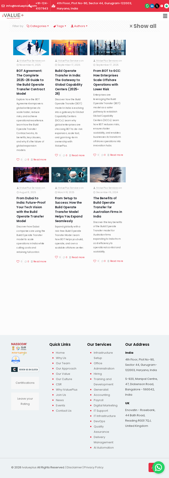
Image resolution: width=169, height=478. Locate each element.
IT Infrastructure (105, 416)
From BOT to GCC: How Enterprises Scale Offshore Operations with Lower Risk (107, 80)
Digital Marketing (106, 405)
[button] (165, 16)
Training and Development (103, 381)
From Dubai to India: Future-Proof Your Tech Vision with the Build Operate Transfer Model (31, 209)
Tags (60, 26)
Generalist (101, 389)
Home (60, 353)
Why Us (61, 358)
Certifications (25, 383)
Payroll (98, 400)
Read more (39, 159)
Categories (38, 26)
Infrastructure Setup (103, 355)
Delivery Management (103, 439)
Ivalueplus (29, 467)
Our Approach (66, 368)
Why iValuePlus (66, 389)
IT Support (101, 411)
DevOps (99, 421)
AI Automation (104, 447)
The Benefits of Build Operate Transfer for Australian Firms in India (107, 207)
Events (60, 405)
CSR (59, 384)
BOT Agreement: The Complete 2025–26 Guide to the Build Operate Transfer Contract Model (31, 82)
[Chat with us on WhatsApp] (158, 467)
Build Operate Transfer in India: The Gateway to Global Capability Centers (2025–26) (68, 82)
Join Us (61, 395)
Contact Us (64, 411)
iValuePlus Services (30, 60)
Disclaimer (74, 467)
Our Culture (64, 379)
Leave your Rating (25, 401)
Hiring (98, 374)
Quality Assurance (101, 429)
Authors (79, 26)
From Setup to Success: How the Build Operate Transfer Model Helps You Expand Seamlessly (69, 209)
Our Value (63, 374)
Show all (145, 26)
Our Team (63, 363)
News (60, 400)
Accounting (102, 395)
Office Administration (104, 366)
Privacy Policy (93, 467)
